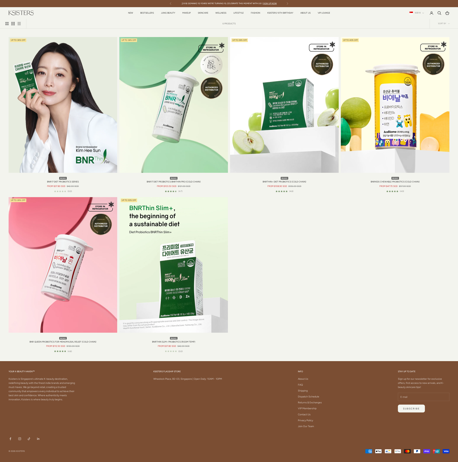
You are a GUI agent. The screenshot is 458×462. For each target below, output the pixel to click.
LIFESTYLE (238, 13)
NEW (130, 13)
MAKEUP (186, 13)
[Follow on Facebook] (10, 439)
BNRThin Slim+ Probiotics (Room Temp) (173, 340)
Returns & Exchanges (310, 402)
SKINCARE (203, 13)
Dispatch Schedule (308, 396)
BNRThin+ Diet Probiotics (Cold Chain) (284, 180)
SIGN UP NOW (270, 3)
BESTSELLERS (147, 13)
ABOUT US (305, 13)
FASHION (255, 13)
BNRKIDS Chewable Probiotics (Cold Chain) (395, 180)
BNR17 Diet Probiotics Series (63, 180)
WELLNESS (220, 13)
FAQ (300, 384)
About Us (303, 378)
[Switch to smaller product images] (13, 23)
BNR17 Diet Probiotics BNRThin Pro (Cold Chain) (174, 180)
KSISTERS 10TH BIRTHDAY (280, 13)
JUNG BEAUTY (168, 13)
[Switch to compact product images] (19, 23)
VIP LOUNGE (324, 13)
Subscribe (411, 408)
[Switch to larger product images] (7, 23)
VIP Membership (307, 408)
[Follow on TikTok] (29, 439)
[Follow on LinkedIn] (38, 439)
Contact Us (304, 414)
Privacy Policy (305, 420)
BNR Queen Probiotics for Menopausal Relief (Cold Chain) (63, 340)
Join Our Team (306, 426)
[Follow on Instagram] (19, 439)
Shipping (303, 390)
